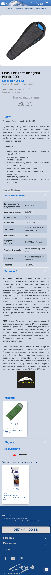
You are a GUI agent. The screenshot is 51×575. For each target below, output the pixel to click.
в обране (29, 105)
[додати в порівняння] (16, 423)
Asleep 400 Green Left (14, 430)
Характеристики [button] (15, 195)
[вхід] (37, 4)
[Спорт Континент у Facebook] (5, 558)
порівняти (21, 105)
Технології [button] (11, 271)
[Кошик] (41, 4)
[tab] (26, 117)
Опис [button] (8, 116)
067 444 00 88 (26, 530)
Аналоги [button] (10, 397)
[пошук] (32, 4)
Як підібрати (12, 448)
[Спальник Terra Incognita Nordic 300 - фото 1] (25, 40)
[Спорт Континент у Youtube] (13, 558)
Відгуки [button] (9, 442)
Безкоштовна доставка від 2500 (17, 89)
